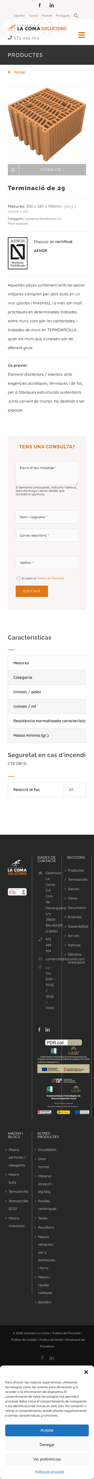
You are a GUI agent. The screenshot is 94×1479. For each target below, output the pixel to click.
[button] (86, 1372)
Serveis (73, 935)
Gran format (43, 1163)
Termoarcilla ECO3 (17, 1205)
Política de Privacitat (50, 578)
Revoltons (46, 1227)
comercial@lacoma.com (51, 959)
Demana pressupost (76, 958)
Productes (76, 870)
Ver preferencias (47, 1459)
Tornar (19, 72)
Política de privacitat (49, 1471)
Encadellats (47, 1149)
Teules (43, 1218)
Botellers (45, 1302)
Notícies (74, 945)
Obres (72, 898)
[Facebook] (39, 1029)
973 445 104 (26, 37)
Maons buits (14, 1178)
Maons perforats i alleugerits (17, 1157)
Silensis (73, 889)
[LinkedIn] (47, 1029)
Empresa (75, 917)
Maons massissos (17, 1222)
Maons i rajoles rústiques (45, 1285)
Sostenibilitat (76, 926)
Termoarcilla (76, 879)
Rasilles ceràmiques (47, 1205)
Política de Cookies (24, 1340)
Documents (76, 908)
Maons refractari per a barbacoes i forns (46, 1252)
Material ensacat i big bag (45, 1184)
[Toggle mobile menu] (82, 35)
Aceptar (47, 1430)
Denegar (47, 1444)
